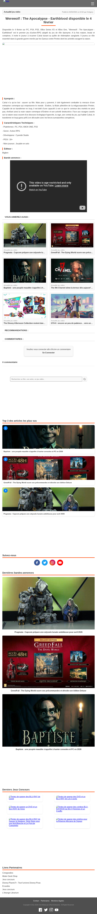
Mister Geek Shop (9, 876)
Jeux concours (8, 879)
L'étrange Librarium (10, 893)
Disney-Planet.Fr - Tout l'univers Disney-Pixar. (21, 883)
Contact (36, 901)
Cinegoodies (7, 873)
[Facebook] (37, 563)
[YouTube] (60, 563)
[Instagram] (52, 563)
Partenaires (45, 901)
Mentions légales (57, 901)
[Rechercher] (84, 379)
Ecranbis (6, 886)
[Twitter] (45, 563)
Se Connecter (48, 353)
